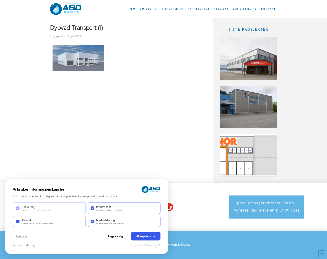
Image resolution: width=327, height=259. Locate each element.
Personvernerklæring (24, 245)
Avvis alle (22, 236)
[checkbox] (49, 208)
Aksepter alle (145, 236)
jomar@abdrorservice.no (270, 203)
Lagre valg (115, 236)
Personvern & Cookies (176, 244)
